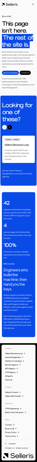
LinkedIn (12, 444)
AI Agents (9, 376)
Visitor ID (8, 380)
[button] (33, 4)
